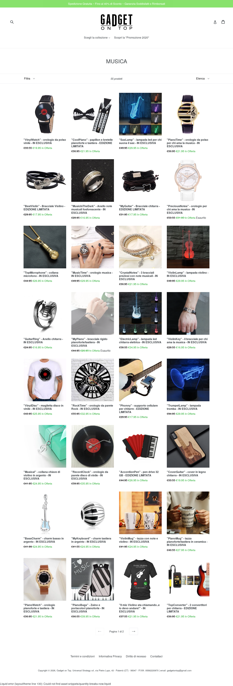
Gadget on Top (64, 670)
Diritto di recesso (136, 656)
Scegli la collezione (98, 37)
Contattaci (156, 656)
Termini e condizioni (82, 656)
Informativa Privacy (110, 656)
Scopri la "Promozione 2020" (131, 37)
